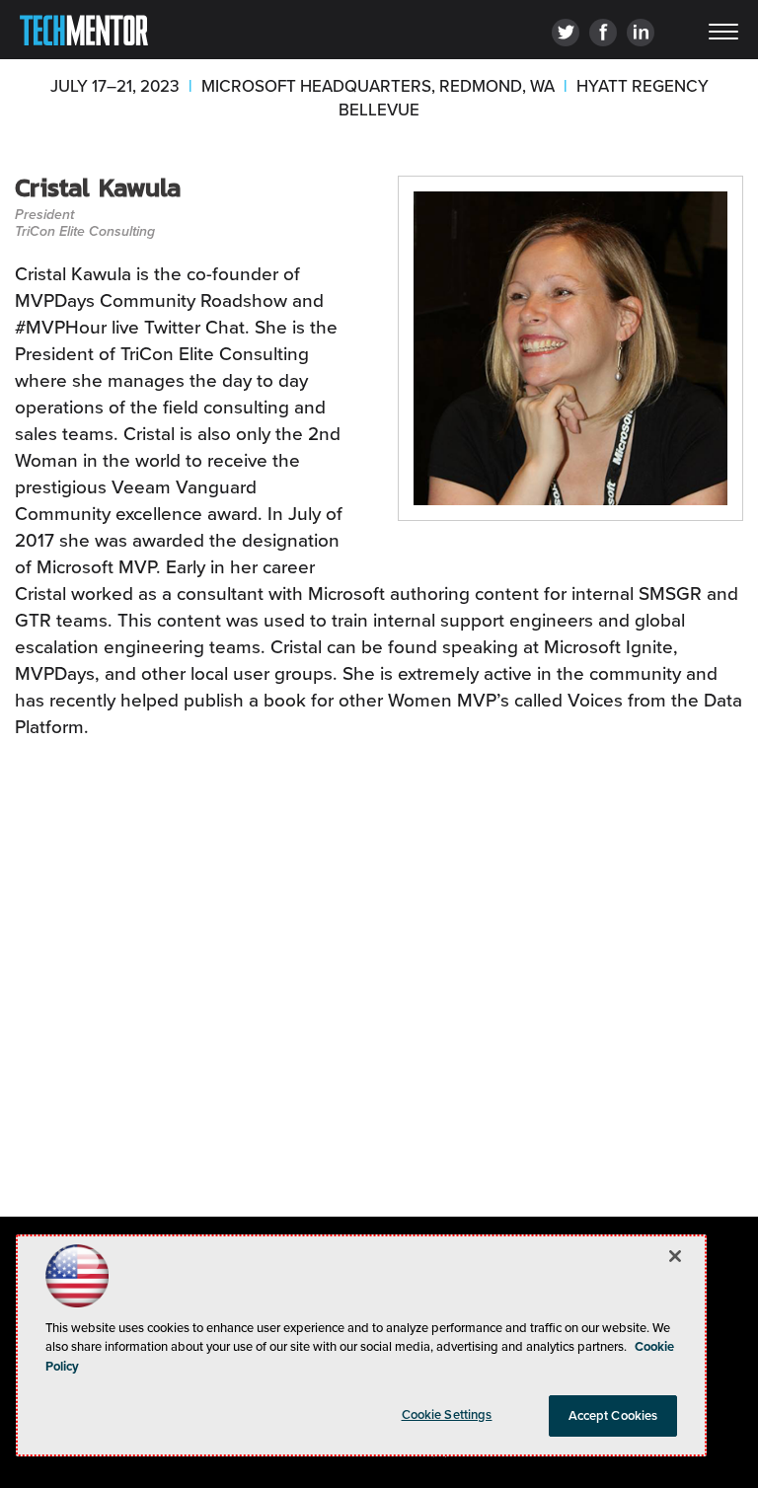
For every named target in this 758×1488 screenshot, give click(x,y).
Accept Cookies (613, 1415)
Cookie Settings (447, 1414)
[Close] (675, 1256)
